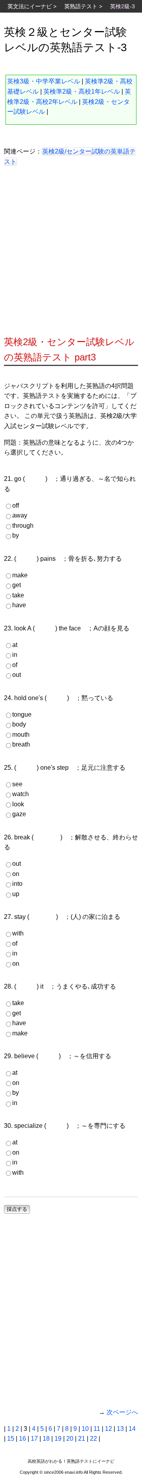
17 (34, 1438)
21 (81, 1438)
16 (22, 1438)
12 (108, 1428)
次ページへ (122, 1412)
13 (120, 1428)
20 (69, 1438)
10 (85, 1428)
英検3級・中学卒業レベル (43, 81)
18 (46, 1438)
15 (10, 1438)
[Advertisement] (71, 254)
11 (96, 1428)
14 (132, 1428)
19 (58, 1438)
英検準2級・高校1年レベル (81, 91)
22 (93, 1438)
